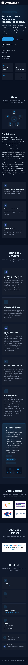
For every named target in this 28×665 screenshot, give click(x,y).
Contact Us (21, 39)
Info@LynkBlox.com (8, 585)
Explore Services (8, 39)
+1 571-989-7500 (8, 599)
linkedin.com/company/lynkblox (11, 612)
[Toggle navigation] (25, 2)
